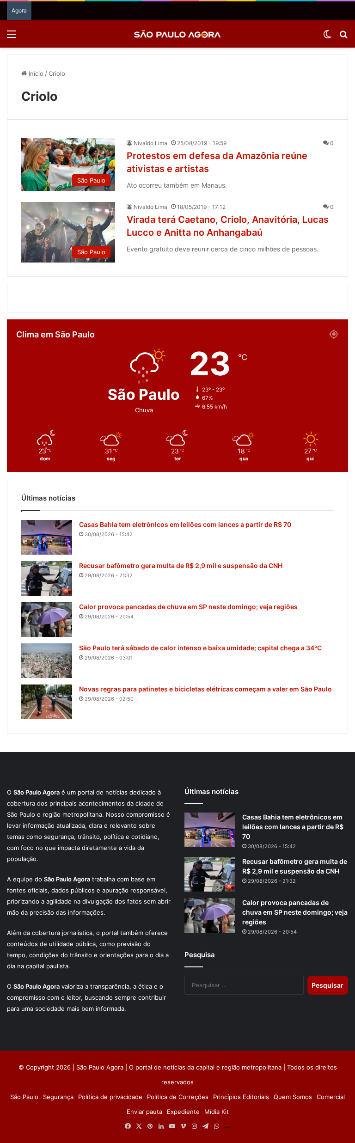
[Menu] (11, 37)
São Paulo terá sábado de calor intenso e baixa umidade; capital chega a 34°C (200, 777)
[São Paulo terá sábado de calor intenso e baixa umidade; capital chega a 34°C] (46, 790)
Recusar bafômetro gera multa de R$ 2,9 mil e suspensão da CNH (180, 695)
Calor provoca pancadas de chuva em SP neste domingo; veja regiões (188, 736)
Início (35, 73)
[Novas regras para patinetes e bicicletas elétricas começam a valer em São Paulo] (46, 831)
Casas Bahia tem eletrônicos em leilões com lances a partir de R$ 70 (185, 654)
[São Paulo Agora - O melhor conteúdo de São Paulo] (177, 34)
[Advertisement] (177, 363)
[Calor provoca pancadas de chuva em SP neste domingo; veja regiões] (46, 749)
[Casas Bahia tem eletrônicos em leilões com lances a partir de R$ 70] (46, 666)
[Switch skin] (327, 37)
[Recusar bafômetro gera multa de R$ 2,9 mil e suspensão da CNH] (46, 708)
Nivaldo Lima (150, 143)
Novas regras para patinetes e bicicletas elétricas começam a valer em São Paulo (205, 818)
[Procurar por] (343, 37)
